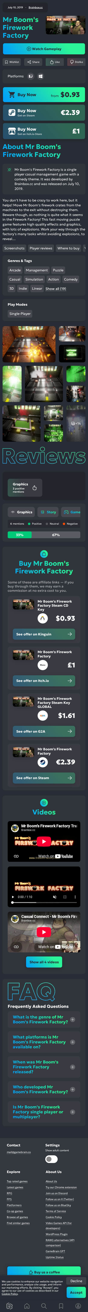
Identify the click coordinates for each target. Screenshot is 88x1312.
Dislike (79, 62)
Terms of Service (56, 1211)
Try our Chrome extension (61, 1187)
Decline (76, 1281)
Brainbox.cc (36, 7)
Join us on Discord (57, 1193)
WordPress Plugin (56, 1234)
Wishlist (14, 62)
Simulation (34, 279)
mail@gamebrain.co (19, 1152)
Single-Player (20, 313)
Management (37, 270)
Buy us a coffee (47, 1272)
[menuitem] (21, 512)
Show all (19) (55, 288)
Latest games (15, 1187)
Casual (14, 279)
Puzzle (58, 270)
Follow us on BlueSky (58, 1205)
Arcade (15, 270)
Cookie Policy (10, 1293)
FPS (9, 1199)
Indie (23, 288)
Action (53, 279)
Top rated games (17, 1181)
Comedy (71, 279)
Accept (76, 1292)
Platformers (14, 1205)
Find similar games (18, 1223)
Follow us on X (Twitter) (60, 1199)
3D (11, 288)
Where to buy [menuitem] (68, 248)
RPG (9, 1193)
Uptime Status (55, 1257)
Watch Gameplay (46, 49)
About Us (51, 1181)
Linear (37, 288)
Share (36, 62)
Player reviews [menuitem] (41, 248)
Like (57, 62)
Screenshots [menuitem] (14, 248)
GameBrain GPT (55, 1251)
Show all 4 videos (44, 962)
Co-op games (15, 1211)
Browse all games (17, 1217)
